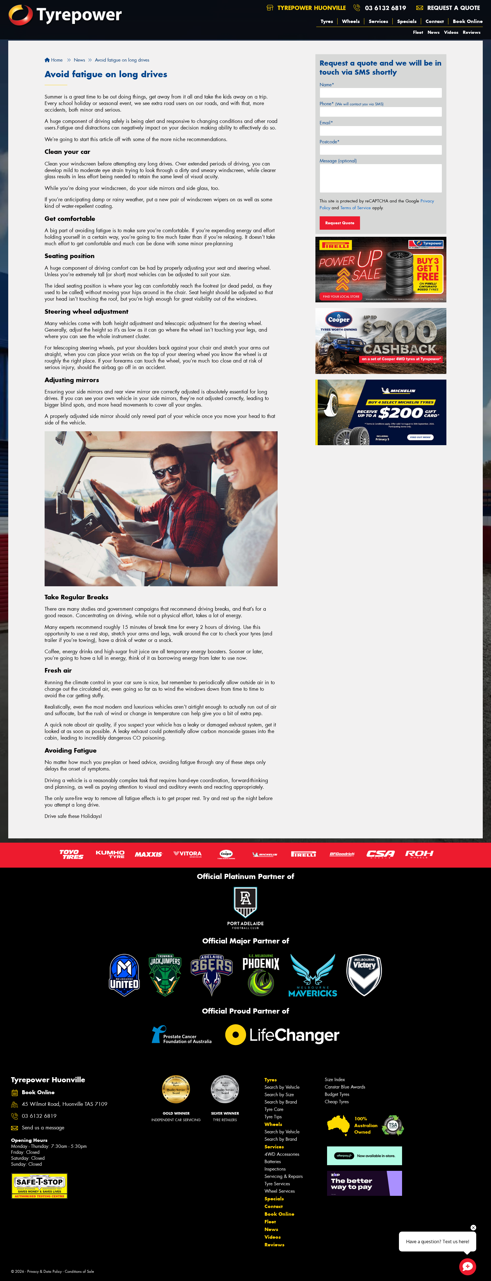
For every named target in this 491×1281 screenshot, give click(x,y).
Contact (435, 21)
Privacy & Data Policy (44, 1271)
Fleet (418, 32)
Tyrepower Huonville (311, 7)
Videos (451, 32)
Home (56, 60)
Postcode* (330, 142)
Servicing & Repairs (284, 1176)
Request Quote (339, 222)
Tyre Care (274, 1109)
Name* (327, 85)
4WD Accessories (282, 1154)
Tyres (327, 21)
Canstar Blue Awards (345, 1087)
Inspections (275, 1169)
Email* (326, 123)
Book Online (468, 21)
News (434, 32)
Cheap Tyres (337, 1102)
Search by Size (279, 1095)
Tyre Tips (273, 1117)
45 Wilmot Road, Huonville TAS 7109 (64, 1104)
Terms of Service (355, 208)
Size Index (335, 1080)
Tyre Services (277, 1184)
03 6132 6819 (385, 7)
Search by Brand (281, 1102)
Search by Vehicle (282, 1087)
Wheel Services (280, 1191)
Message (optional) (338, 161)
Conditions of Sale (79, 1271)
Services (378, 21)
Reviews (471, 32)
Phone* (352, 104)
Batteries (273, 1162)
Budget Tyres (337, 1094)
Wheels (351, 21)
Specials (407, 21)
